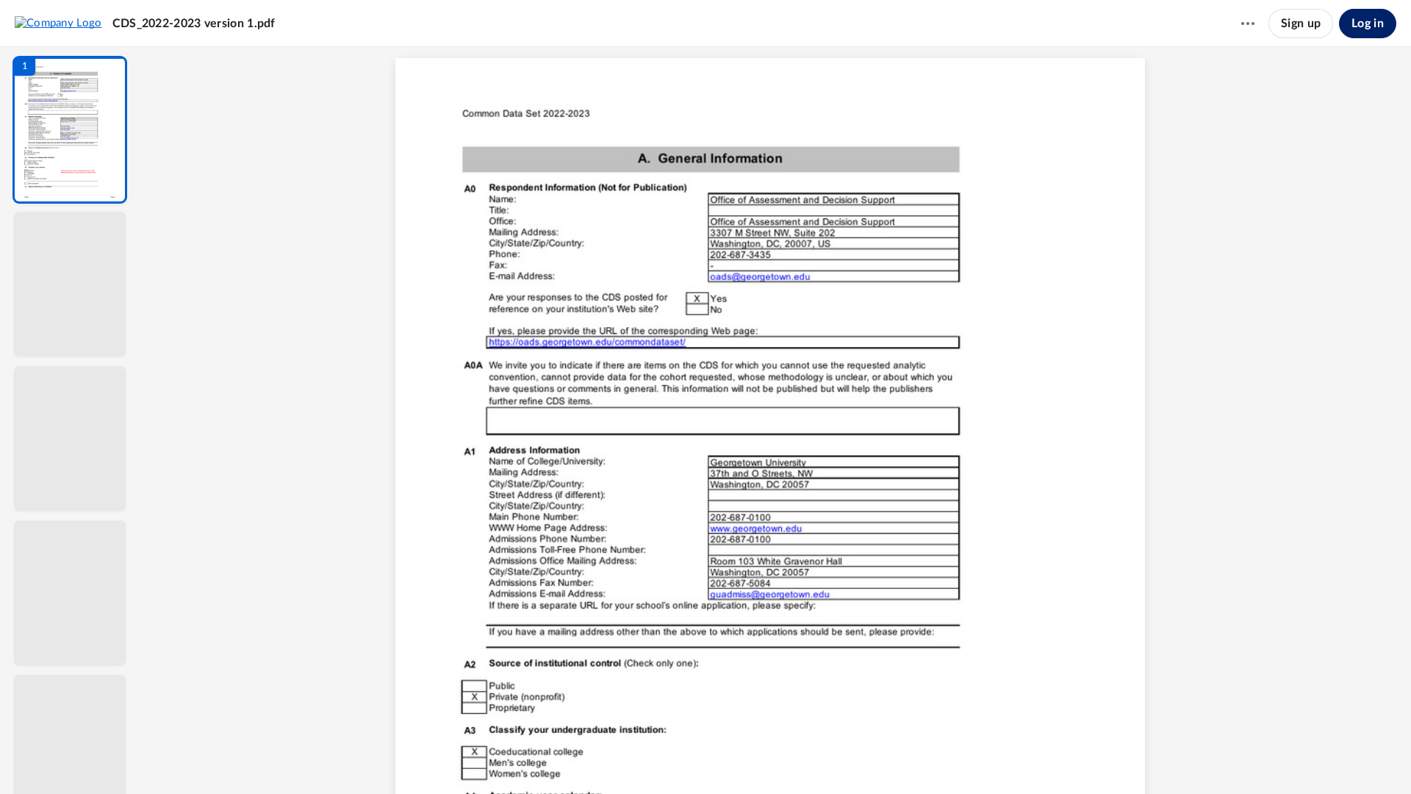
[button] (70, 129)
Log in (1367, 23)
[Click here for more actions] (1248, 23)
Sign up (1301, 23)
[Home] (58, 22)
